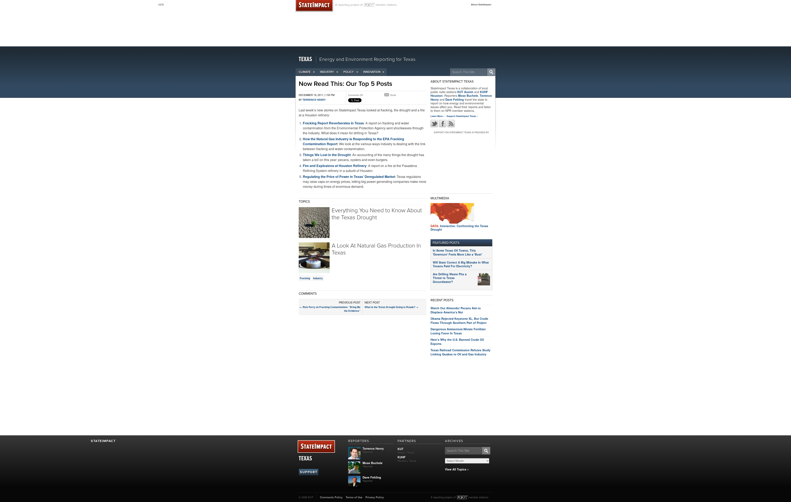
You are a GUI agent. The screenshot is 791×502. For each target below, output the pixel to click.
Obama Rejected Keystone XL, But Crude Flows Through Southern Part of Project (459, 320)
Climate (304, 72)
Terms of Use (354, 497)
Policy (348, 72)
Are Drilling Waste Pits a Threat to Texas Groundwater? (450, 278)
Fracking (305, 278)
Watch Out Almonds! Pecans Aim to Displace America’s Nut (456, 310)
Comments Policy (331, 497)
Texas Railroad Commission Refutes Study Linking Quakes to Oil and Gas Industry (460, 352)
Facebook (442, 123)
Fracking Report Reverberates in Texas (333, 123)
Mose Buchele (468, 95)
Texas (305, 59)
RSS (451, 123)
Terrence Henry (314, 100)
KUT (401, 449)
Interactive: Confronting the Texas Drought (459, 227)
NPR (369, 5)
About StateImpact (481, 4)
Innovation (371, 72)
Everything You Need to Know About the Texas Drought (377, 214)
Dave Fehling (454, 99)
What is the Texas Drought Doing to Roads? (391, 307)
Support (308, 472)
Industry (327, 72)
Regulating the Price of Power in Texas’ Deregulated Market (349, 176)
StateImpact (316, 446)
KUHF (402, 457)
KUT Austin (465, 92)
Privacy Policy (374, 497)
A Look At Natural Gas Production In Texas (376, 249)
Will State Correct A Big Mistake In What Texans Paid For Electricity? (461, 264)
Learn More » (438, 116)
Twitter (434, 123)
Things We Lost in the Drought (327, 154)
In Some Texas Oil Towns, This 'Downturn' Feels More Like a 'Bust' (457, 252)
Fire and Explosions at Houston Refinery (334, 165)
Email (393, 95)
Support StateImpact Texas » (462, 116)
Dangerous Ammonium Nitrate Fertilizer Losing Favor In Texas (458, 331)
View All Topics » (457, 469)
